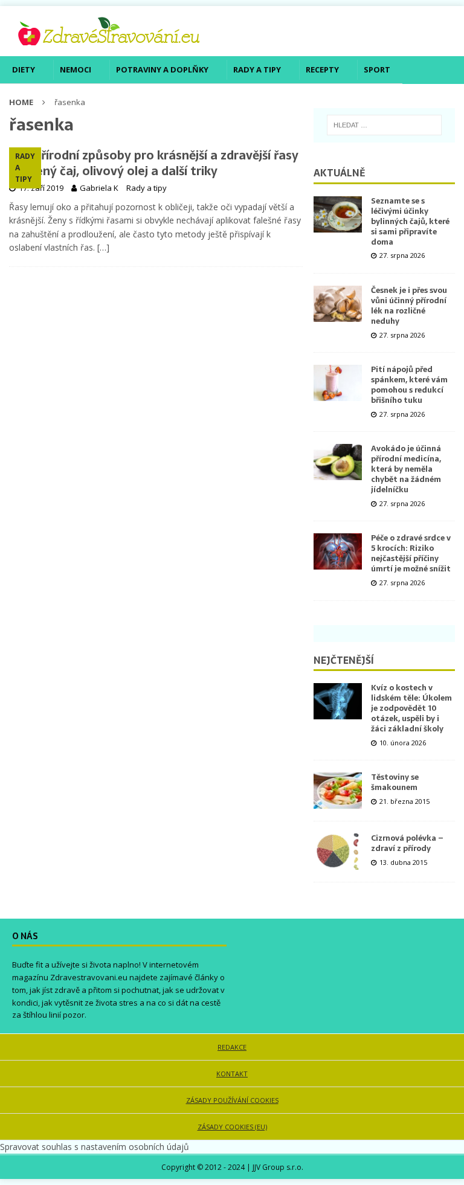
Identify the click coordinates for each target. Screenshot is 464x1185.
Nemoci (75, 69)
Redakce (232, 1047)
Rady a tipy (257, 69)
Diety (23, 69)
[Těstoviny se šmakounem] (338, 790)
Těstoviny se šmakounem (395, 782)
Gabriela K (99, 187)
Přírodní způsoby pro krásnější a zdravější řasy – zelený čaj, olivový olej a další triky (153, 163)
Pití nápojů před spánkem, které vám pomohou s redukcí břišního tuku (409, 384)
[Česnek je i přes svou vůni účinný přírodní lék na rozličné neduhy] (338, 304)
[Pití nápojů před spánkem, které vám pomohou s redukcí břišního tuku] (338, 383)
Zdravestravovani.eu (88, 977)
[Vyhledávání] (384, 125)
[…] (103, 247)
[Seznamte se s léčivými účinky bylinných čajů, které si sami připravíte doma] (338, 214)
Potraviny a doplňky (162, 69)
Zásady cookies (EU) (232, 1126)
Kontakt (232, 1073)
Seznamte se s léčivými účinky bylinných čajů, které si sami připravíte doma (410, 221)
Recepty (322, 69)
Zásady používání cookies (232, 1100)
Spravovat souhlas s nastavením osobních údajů (94, 1146)
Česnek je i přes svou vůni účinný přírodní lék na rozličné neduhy (409, 305)
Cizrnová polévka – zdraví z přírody (407, 843)
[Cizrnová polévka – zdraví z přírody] (338, 851)
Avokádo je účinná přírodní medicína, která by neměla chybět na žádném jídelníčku (406, 469)
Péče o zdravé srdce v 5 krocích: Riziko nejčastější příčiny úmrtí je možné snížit (411, 553)
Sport (377, 69)
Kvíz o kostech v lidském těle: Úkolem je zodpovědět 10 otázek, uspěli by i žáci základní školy (411, 708)
